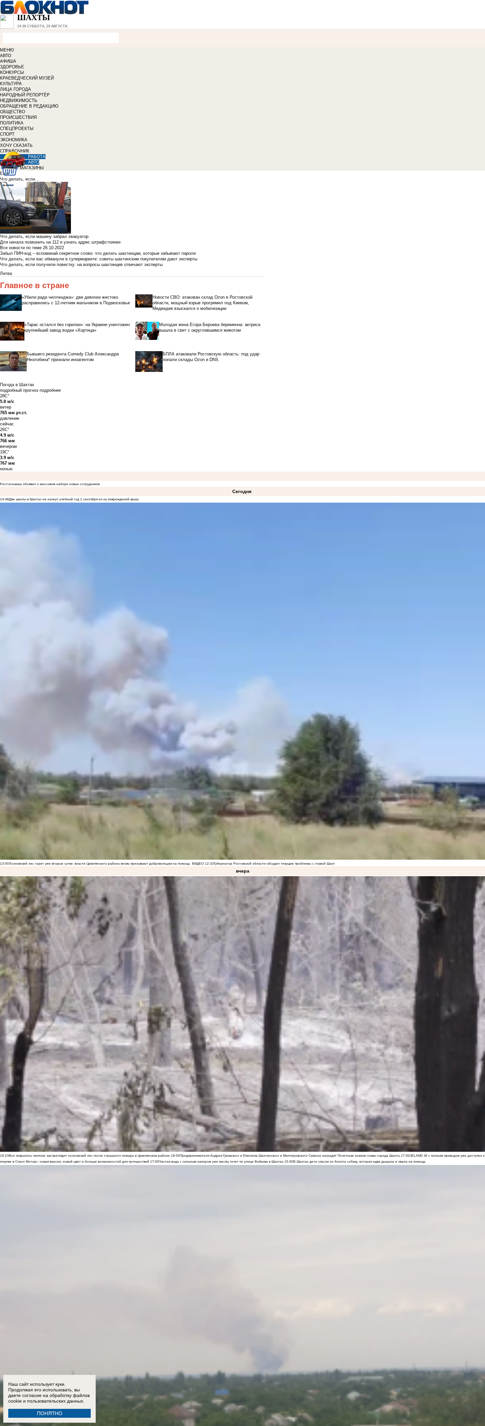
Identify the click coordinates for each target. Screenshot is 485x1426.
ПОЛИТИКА (11, 122)
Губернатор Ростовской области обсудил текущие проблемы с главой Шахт (274, 863)
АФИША (8, 61)
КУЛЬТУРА (11, 83)
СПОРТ (7, 134)
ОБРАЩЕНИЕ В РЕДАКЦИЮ (29, 106)
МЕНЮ (7, 50)
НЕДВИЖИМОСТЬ (18, 100)
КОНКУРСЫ (12, 72)
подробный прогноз (19, 390)
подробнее (50, 390)
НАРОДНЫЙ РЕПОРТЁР (25, 94)
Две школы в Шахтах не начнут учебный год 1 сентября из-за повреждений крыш (74, 499)
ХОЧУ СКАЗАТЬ (16, 145)
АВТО (5, 55)
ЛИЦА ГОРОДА (15, 89)
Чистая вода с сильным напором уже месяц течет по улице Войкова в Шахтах (221, 1161)
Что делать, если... (19, 179)
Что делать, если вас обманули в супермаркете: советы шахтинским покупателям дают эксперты (98, 258)
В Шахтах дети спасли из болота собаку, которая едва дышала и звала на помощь (359, 1161)
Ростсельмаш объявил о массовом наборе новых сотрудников (50, 484)
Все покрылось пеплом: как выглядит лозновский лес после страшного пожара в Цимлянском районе (89, 1155)
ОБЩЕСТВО (12, 111)
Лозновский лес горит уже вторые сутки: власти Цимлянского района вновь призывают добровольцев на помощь (99, 863)
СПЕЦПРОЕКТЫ (17, 128)
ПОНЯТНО (49, 1413)
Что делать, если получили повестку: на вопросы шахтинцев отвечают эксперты (81, 264)
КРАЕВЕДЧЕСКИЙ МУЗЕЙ (27, 78)
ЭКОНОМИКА (13, 139)
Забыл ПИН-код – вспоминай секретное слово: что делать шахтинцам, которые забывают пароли (98, 253)
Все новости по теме (21, 247)
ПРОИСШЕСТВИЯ (18, 117)
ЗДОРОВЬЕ (12, 66)
